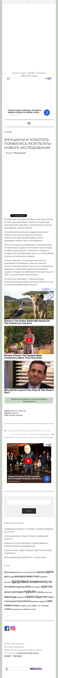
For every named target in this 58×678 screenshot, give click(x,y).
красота (46, 586)
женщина (19, 415)
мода (13, 596)
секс (49, 601)
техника (45, 605)
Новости (15, 413)
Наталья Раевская (18, 411)
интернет (10, 586)
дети (49, 571)
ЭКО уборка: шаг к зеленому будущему (30, 434)
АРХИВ (7, 656)
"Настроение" (19, 153)
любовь (40, 592)
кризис (7, 591)
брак (35, 572)
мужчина (21, 597)
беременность (16, 572)
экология (33, 609)
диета (7, 576)
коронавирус (36, 587)
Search (29, 511)
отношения (10, 601)
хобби (7, 608)
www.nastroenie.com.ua (28, 653)
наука (29, 596)
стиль (39, 606)
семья (8, 605)
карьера (20, 586)
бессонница (28, 572)
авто (6, 571)
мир (7, 596)
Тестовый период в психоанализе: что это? (29, 431)
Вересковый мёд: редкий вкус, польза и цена (25, 557)
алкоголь (12, 415)
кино (28, 586)
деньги (41, 571)
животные (33, 576)
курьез (30, 591)
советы (24, 605)
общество (40, 596)
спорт (33, 605)
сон (29, 605)
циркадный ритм (17, 609)
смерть (16, 605)
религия (35, 601)
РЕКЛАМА (17, 656)
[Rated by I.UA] (16, 668)
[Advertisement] (29, 40)
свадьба (42, 601)
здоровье (20, 581)
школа (26, 609)
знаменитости (40, 581)
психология (23, 601)
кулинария (18, 591)
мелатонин (48, 592)
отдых (51, 596)
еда (12, 576)
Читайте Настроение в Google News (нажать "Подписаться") (29, 400)
